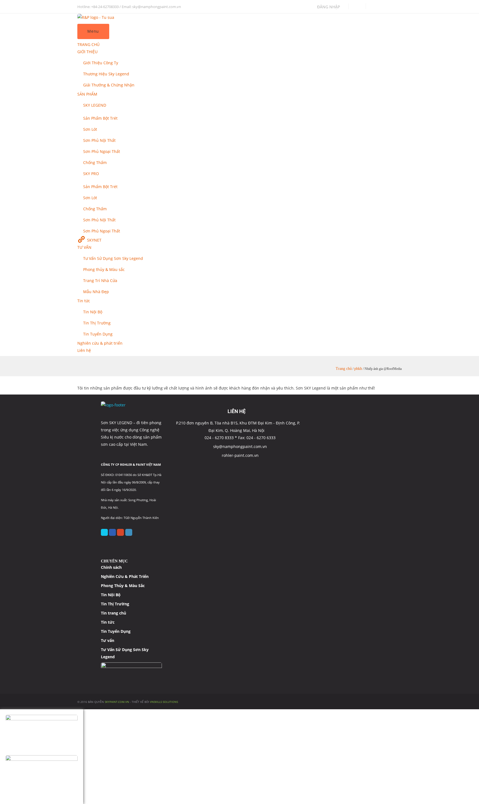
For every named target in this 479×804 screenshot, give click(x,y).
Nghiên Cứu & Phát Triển (125, 576)
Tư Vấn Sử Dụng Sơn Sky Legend (113, 258)
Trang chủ (344, 369)
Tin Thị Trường (115, 603)
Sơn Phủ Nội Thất (99, 140)
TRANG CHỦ (88, 44)
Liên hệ (84, 350)
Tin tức (83, 300)
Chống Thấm (95, 162)
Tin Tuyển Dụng (98, 334)
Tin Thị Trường (97, 323)
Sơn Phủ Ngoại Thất (101, 151)
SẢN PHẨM (87, 94)
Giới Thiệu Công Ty (100, 62)
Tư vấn (107, 640)
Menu (93, 31)
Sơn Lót (90, 129)
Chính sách (111, 567)
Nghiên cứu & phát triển (100, 343)
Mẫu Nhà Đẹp (96, 291)
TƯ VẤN (84, 247)
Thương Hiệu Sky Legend (106, 73)
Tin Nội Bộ (92, 311)
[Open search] (358, 6)
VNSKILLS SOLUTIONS (164, 702)
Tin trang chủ (113, 613)
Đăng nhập (328, 6)
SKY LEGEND (94, 105)
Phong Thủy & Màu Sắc (123, 585)
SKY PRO (91, 173)
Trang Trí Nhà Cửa (100, 280)
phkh (358, 369)
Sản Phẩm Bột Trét (100, 118)
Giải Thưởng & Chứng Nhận (108, 85)
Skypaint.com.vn (117, 702)
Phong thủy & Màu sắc (104, 269)
